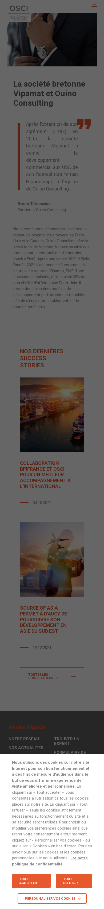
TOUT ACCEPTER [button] (28, 881)
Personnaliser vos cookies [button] (50, 898)
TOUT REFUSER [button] (70, 881)
